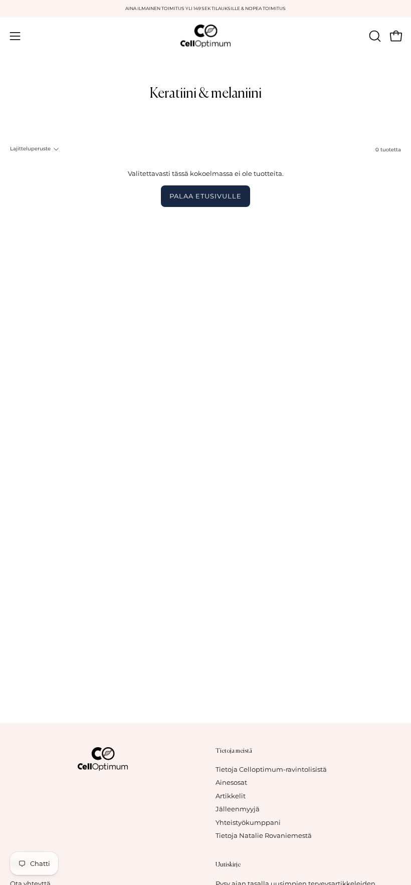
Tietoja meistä (234, 751)
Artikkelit (231, 796)
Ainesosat (231, 783)
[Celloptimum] (205, 36)
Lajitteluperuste (30, 148)
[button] (374, 36)
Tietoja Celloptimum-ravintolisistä (271, 769)
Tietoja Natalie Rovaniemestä (264, 835)
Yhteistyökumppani (248, 822)
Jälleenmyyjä (238, 809)
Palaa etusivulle (205, 196)
